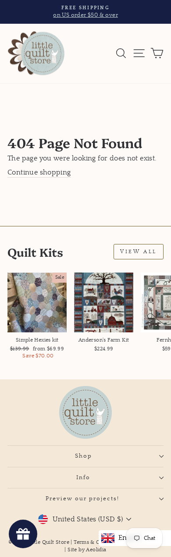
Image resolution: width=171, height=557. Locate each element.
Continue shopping (39, 172)
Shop (83, 456)
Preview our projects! (83, 498)
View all (138, 252)
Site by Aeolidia (87, 550)
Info (83, 477)
